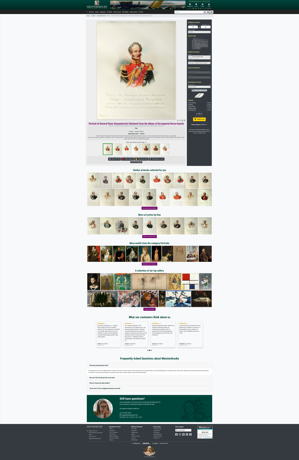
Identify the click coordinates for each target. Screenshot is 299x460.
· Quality (132, 434)
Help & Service (134, 12)
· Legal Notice (112, 430)
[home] (87, 12)
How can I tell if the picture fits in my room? (102, 378)
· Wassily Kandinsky (157, 434)
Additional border (191, 30)
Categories (103, 12)
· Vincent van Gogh (157, 428)
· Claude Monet (156, 430)
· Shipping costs (134, 432)
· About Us (111, 440)
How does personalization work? (98, 365)
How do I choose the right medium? (99, 383)
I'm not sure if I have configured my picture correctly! (104, 388)
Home (88, 15)
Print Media (125, 12)
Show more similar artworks (149, 208)
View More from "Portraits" (149, 264)
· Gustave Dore (156, 438)
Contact (141, 12)
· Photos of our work (135, 436)
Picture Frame (117, 12)
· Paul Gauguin (156, 432)
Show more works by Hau (149, 236)
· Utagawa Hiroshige (157, 436)
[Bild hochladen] (211, 12)
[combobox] (199, 32)
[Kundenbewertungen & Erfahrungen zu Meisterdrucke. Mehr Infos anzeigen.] (205, 432)
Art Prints (91, 12)
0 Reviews (139, 162)
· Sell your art (134, 430)
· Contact (111, 428)
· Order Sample (134, 440)
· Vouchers (133, 438)
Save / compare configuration (199, 90)
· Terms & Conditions (113, 432)
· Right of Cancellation (113, 436)
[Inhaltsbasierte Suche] (208, 12)
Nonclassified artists (101, 15)
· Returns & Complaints (114, 438)
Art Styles (109, 12)
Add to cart (200, 119)
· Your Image (133, 428)
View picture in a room (157, 159)
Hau (108, 15)
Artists (97, 12)
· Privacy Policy (112, 434)
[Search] (204, 12)
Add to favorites (128, 159)
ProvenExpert (105, 343)
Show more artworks (149, 309)
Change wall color (142, 159)
